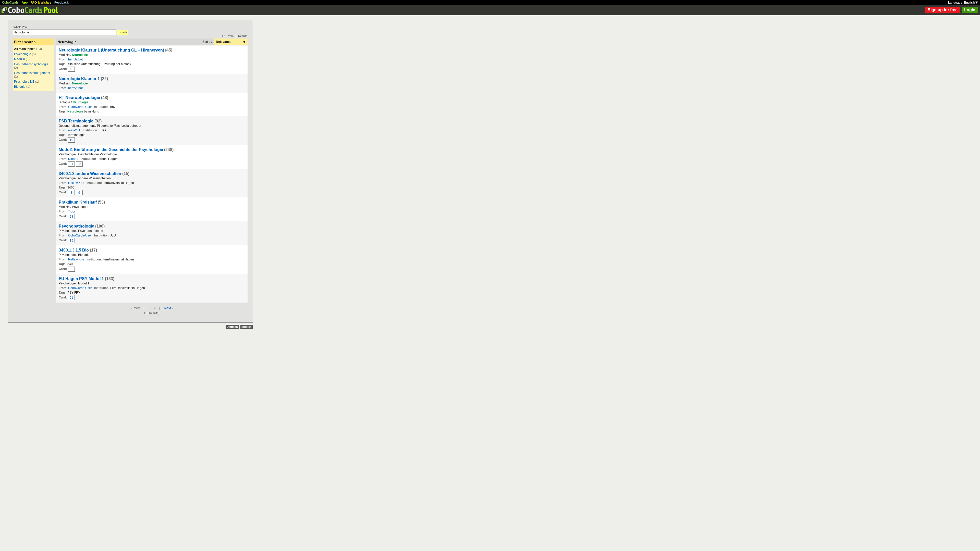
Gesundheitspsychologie (31, 64)
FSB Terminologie (76, 121)
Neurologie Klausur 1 (79, 79)
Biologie (20, 87)
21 (71, 297)
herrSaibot (75, 59)
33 (79, 164)
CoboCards (10, 2)
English (969, 2)
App (25, 2)
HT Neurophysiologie (79, 97)
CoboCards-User (80, 107)
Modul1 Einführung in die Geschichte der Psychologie (111, 149)
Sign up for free (943, 10)
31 (71, 164)
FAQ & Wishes (41, 2)
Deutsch (232, 326)
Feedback (61, 2)
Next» (168, 308)
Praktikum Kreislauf (78, 202)
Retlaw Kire (76, 183)
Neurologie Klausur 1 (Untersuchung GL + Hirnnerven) (111, 50)
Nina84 (73, 159)
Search (123, 32)
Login (969, 10)
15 (71, 240)
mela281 (74, 130)
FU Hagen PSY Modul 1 (82, 279)
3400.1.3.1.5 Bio (74, 250)
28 (71, 216)
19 (71, 140)
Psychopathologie (76, 226)
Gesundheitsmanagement (32, 73)
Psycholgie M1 (24, 81)
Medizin (19, 59)
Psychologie (22, 54)
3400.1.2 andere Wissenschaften (90, 173)
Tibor (71, 211)
